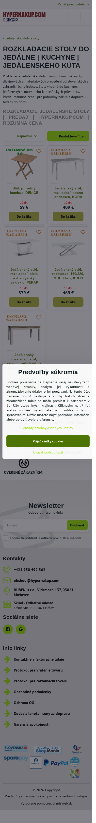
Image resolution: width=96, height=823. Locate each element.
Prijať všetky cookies (48, 441)
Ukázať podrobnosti (48, 452)
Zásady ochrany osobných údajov (48, 428)
